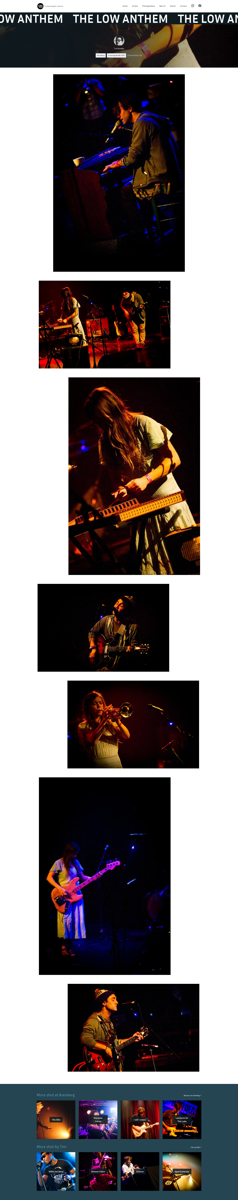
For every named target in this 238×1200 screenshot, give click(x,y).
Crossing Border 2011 (116, 55)
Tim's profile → (196, 1147)
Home (125, 6)
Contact (183, 6)
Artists (135, 6)
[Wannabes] (40, 6)
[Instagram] (192, 6)
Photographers (148, 6)
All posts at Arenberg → (192, 1095)
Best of (162, 6)
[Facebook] (199, 6)
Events (173, 6)
